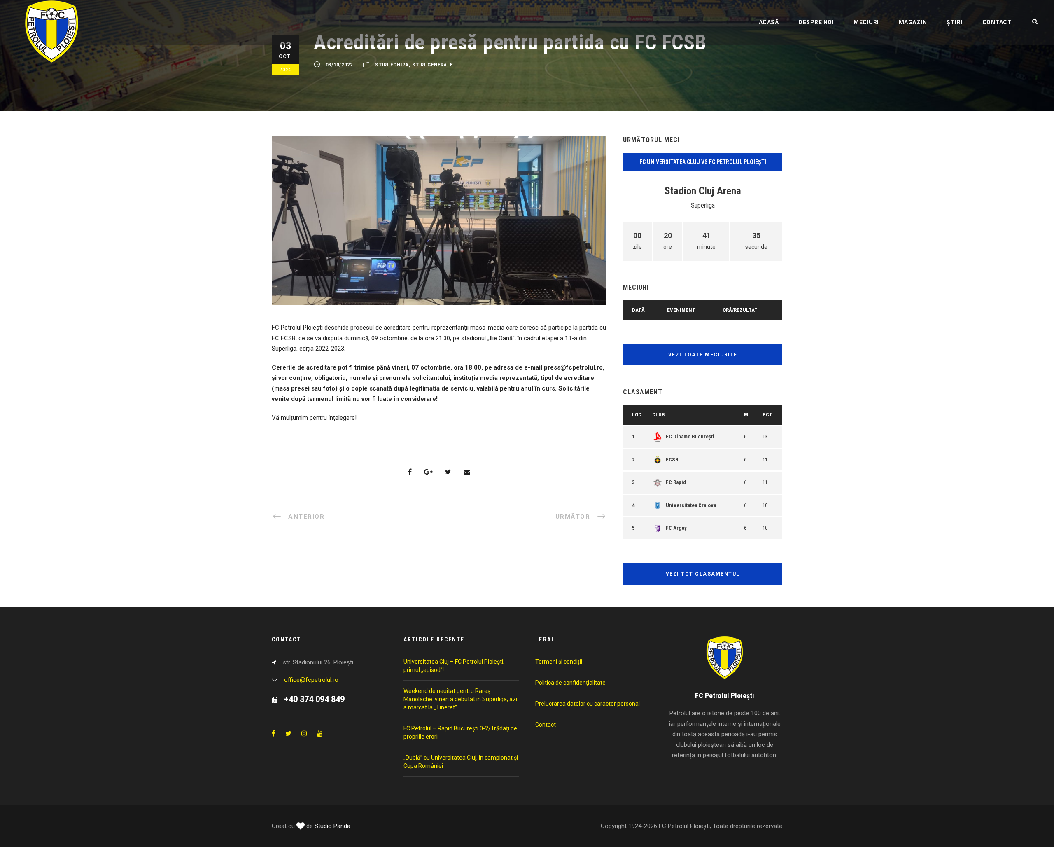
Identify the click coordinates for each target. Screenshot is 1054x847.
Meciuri (866, 22)
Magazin (913, 22)
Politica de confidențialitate (570, 682)
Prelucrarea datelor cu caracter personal (587, 703)
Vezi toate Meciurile (702, 355)
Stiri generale (432, 65)
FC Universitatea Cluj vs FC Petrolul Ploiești (702, 162)
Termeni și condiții (558, 661)
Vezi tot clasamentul (703, 574)
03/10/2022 (339, 65)
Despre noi (816, 22)
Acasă (769, 22)
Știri (955, 22)
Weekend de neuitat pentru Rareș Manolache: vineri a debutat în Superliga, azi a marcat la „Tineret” (460, 699)
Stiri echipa (392, 65)
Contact (997, 22)
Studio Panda (332, 826)
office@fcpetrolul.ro (311, 679)
